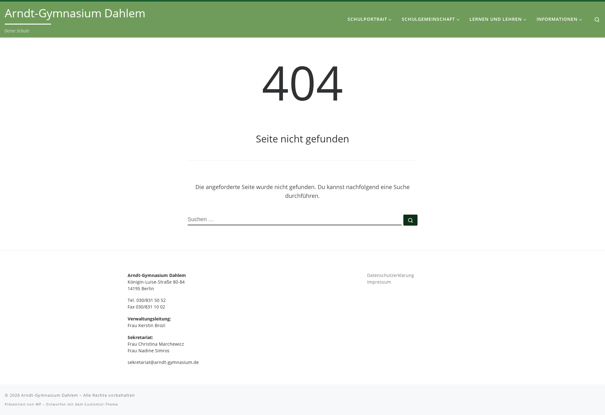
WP (39, 404)
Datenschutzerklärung (390, 275)
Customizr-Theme (101, 404)
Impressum (379, 282)
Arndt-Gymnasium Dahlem (49, 395)
